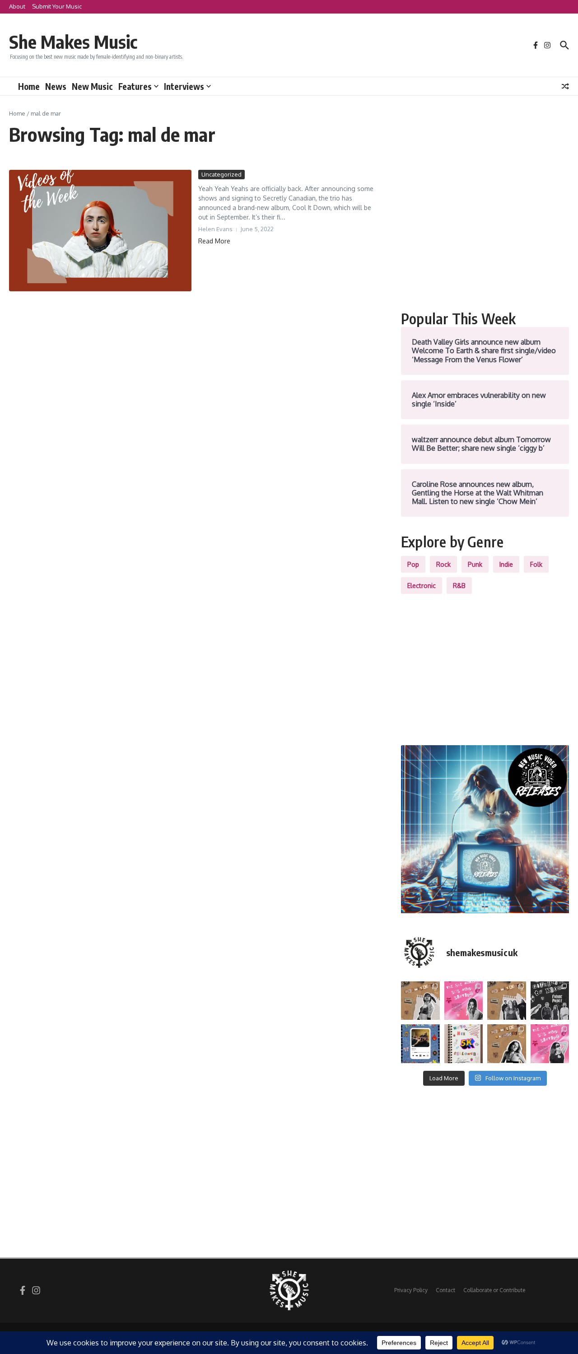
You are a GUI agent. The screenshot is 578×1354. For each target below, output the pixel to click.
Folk (536, 564)
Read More (214, 241)
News (55, 86)
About (17, 6)
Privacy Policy (411, 1290)
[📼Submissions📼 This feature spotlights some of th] (420, 1000)
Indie (506, 564)
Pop (413, 564)
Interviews (184, 86)
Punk (475, 564)
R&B (459, 585)
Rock (443, 564)
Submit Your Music (57, 6)
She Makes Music (73, 41)
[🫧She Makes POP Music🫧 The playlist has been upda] (463, 1000)
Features (135, 86)
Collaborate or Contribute (494, 1290)
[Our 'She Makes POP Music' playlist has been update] (550, 1043)
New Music (92, 86)
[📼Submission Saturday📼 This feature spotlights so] (506, 1043)
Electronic (421, 585)
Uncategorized (221, 174)
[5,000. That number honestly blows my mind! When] (463, 1043)
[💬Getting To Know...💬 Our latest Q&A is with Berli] (550, 1000)
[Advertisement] (485, 233)
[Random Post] (565, 86)
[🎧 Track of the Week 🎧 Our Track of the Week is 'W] (420, 1043)
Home (29, 86)
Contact (445, 1290)
